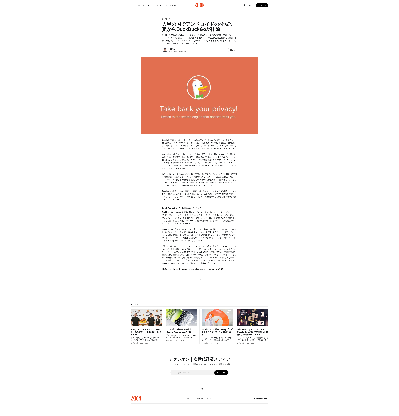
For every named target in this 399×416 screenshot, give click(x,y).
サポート (209, 398)
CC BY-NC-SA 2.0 (216, 269)
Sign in (251, 5)
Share (232, 50)
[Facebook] (202, 389)
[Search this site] (244, 5)
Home (133, 5)
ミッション (190, 398)
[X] (197, 389)
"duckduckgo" (173, 269)
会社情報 (141, 5)
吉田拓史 (172, 49)
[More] (180, 5)
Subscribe (262, 5)
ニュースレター (157, 5)
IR (148, 5)
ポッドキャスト (171, 5)
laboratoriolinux (188, 269)
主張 (225, 148)
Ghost (266, 398)
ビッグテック (166, 19)
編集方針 (200, 398)
